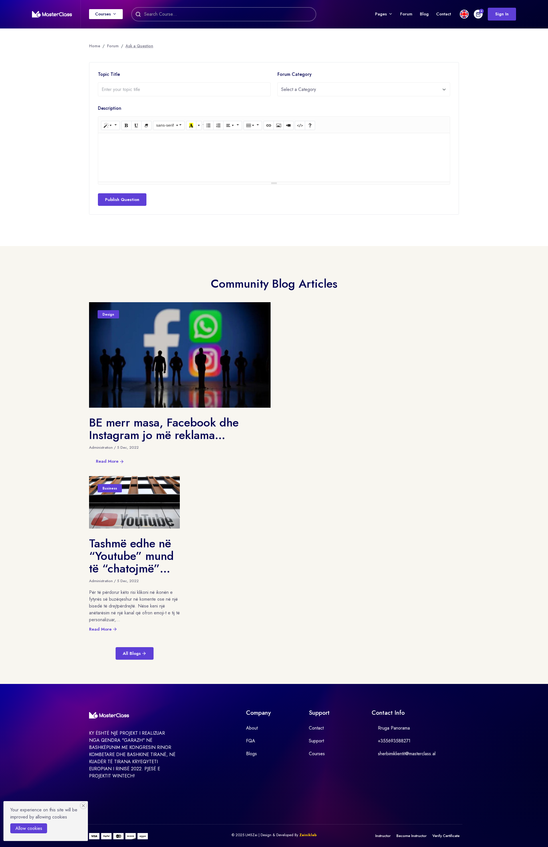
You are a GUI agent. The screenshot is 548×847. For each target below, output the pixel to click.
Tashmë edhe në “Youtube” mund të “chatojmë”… (131, 556)
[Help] (310, 125)
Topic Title (109, 74)
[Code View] (300, 125)
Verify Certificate (446, 835)
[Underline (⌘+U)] (136, 125)
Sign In (502, 14)
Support (316, 741)
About (252, 728)
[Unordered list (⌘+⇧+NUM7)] (208, 125)
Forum (406, 14)
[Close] (83, 805)
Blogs (251, 753)
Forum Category (294, 74)
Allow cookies (28, 828)
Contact (443, 14)
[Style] (110, 125)
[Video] (288, 125)
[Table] (252, 125)
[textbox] (274, 139)
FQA (250, 741)
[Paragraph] (232, 125)
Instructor (383, 835)
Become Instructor (411, 835)
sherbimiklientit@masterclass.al (407, 753)
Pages (381, 14)
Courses (103, 14)
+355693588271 (394, 741)
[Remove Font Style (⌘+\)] (146, 125)
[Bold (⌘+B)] (126, 125)
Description (109, 108)
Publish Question (122, 199)
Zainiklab (308, 835)
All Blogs (132, 653)
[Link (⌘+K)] (268, 125)
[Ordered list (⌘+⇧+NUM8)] (218, 125)
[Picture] (278, 125)
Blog (424, 14)
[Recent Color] (191, 125)
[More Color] (199, 125)
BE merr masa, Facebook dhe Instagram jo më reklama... (164, 428)
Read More (107, 461)
